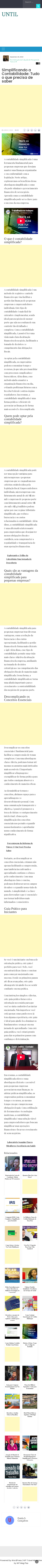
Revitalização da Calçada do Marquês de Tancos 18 (24, 61)
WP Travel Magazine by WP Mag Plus (28, 1562)
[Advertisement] (21, 34)
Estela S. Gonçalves (23, 1519)
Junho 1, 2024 (8, 130)
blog (17, 130)
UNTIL (10, 14)
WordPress (17, 1560)
